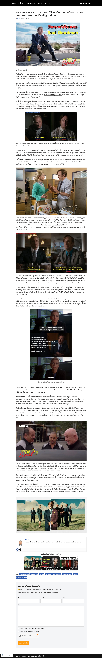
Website (65, 598)
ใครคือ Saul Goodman (21, 577)
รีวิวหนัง (75, 574)
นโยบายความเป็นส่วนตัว (37, 656)
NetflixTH (48, 574)
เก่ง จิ (18, 18)
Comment (21, 605)
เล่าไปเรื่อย (40, 3)
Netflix (42, 574)
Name (20, 598)
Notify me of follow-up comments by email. (32, 628)
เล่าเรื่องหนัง (21, 3)
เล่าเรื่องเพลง (31, 3)
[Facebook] (17, 549)
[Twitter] (20, 549)
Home (14, 3)
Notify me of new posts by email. (29, 631)
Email (42, 598)
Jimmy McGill (34, 574)
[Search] (45, 3)
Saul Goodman (57, 574)
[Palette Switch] (49, 3)
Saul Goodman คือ (67, 574)
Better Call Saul (24, 574)
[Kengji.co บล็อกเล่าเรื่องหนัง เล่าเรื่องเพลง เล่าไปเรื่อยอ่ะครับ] (85, 3)
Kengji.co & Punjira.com (18, 656)
